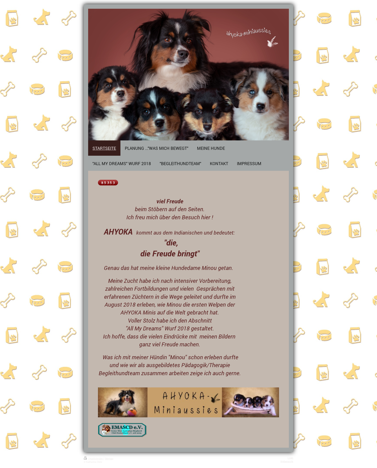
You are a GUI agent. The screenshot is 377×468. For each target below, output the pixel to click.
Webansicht (286, 461)
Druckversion (95, 458)
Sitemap (109, 458)
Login (290, 458)
